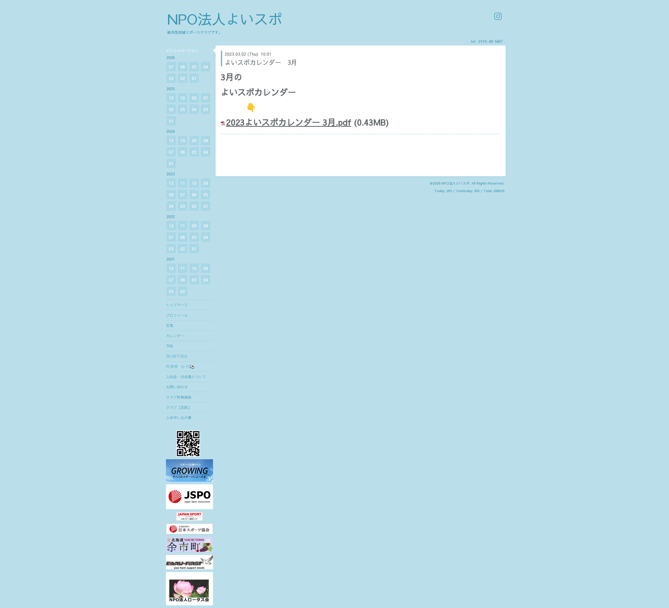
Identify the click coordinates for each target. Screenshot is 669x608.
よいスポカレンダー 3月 (261, 62)
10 (182, 98)
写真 (169, 325)
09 (194, 98)
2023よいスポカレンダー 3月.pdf (288, 122)
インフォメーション (182, 50)
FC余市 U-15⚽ (180, 366)
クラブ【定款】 (179, 407)
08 (205, 140)
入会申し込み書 (179, 417)
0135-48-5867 (490, 41)
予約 (169, 345)
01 (194, 78)
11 (182, 183)
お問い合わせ (177, 386)
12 (171, 98)
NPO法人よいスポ (224, 18)
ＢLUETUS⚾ (177, 356)
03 (171, 78)
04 (205, 67)
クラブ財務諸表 (179, 397)
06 (182, 67)
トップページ (177, 304)
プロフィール (177, 315)
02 (182, 78)
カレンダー (175, 335)
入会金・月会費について (186, 376)
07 (171, 67)
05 (194, 67)
